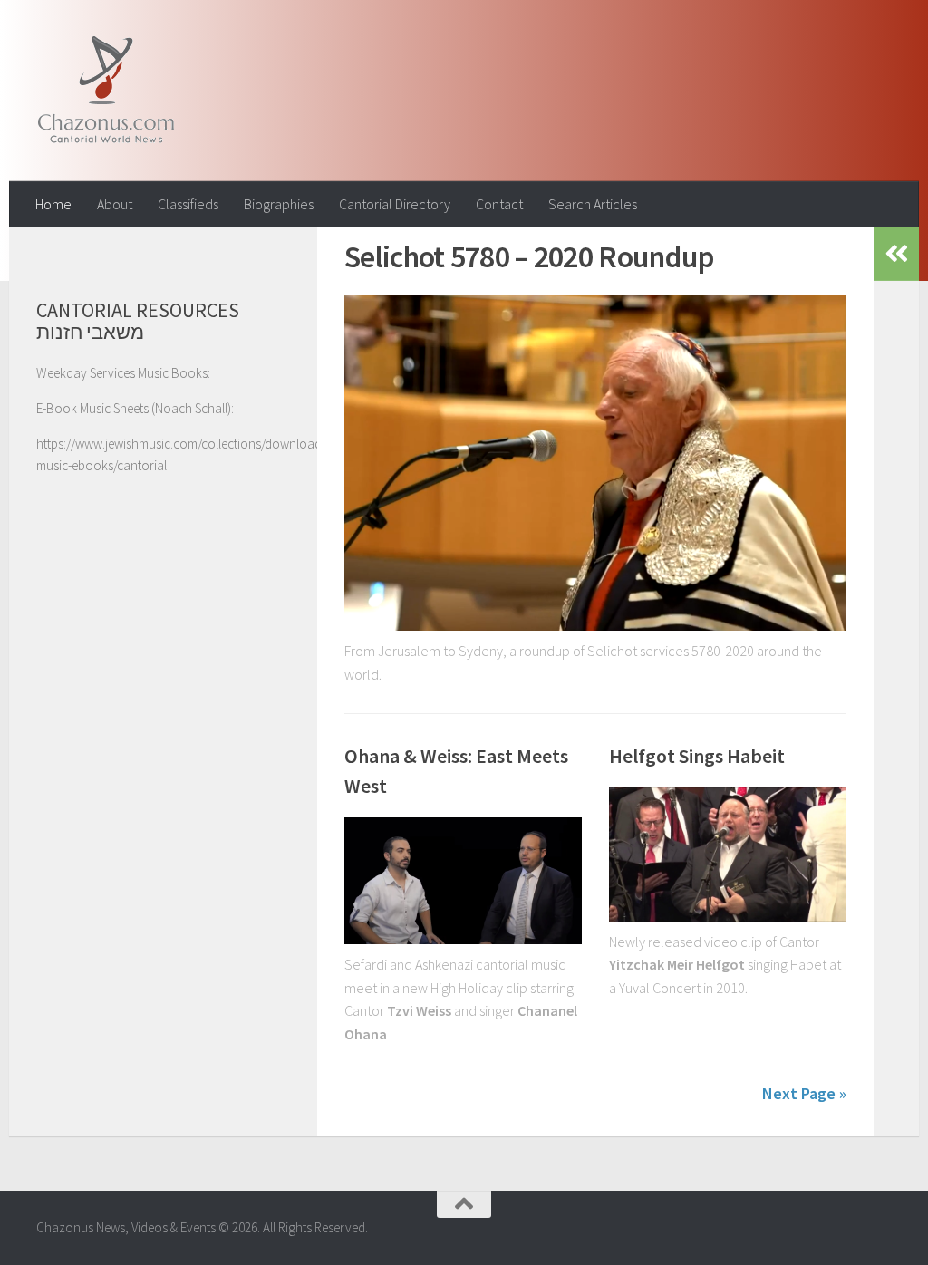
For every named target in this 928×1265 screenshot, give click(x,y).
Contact (499, 204)
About (114, 204)
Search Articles (592, 204)
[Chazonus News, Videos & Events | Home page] (105, 90)
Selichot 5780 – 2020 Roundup (528, 256)
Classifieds (188, 204)
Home (53, 204)
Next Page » (804, 1093)
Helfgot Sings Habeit (697, 755)
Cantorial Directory (394, 204)
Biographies (279, 204)
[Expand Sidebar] (896, 254)
